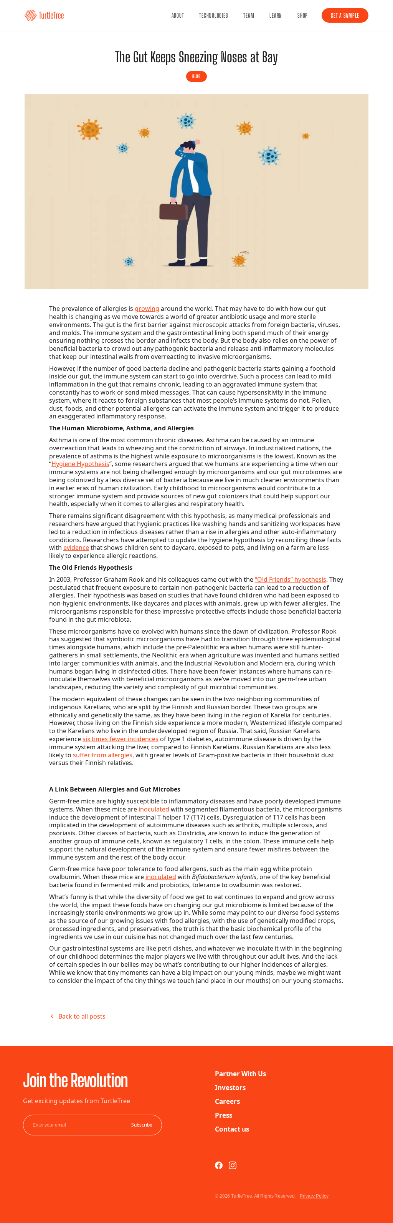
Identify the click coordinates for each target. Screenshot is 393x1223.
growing (147, 308)
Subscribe (141, 1125)
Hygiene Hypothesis (80, 464)
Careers (227, 1101)
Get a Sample (345, 15)
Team (248, 15)
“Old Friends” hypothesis (290, 579)
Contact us (232, 1129)
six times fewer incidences (121, 739)
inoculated (154, 809)
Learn (275, 15)
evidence (76, 547)
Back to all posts (82, 1016)
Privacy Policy (314, 1196)
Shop (302, 15)
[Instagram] (232, 1165)
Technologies (213, 15)
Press (223, 1115)
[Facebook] (219, 1165)
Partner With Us (240, 1073)
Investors (230, 1087)
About (178, 15)
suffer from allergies (102, 755)
